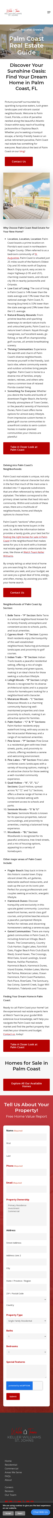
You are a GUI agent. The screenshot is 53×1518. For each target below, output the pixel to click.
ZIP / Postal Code (15, 1293)
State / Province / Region (18, 1280)
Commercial (11, 1468)
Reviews (9, 1491)
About (8, 1480)
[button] (48, 12)
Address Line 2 (13, 1255)
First (8, 1143)
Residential (11, 1464)
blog (22, 151)
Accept (8, 1513)
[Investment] (26, 1208)
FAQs (8, 1476)
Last (8, 1155)
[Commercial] (26, 1211)
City (8, 1268)
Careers (9, 1487)
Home (8, 1460)
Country (10, 1305)
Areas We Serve (13, 1472)
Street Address (13, 1242)
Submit (13, 1396)
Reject (20, 1513)
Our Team (10, 1494)
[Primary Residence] (26, 1205)
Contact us (9, 1034)
